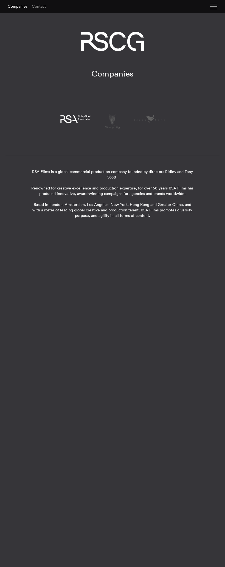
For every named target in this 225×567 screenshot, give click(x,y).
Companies (17, 6)
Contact (39, 6)
